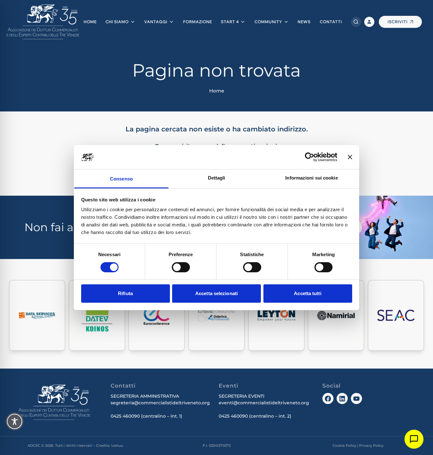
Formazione (197, 21)
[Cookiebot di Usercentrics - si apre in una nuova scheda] (309, 157)
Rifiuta (125, 293)
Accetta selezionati (216, 293)
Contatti (331, 21)
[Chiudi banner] (350, 157)
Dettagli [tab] (216, 177)
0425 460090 (125, 416)
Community (268, 21)
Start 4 (230, 21)
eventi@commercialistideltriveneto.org (264, 403)
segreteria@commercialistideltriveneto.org (160, 403)
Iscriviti (398, 21)
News (304, 21)
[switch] (181, 267)
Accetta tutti (307, 293)
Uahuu (117, 445)
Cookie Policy (344, 445)
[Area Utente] (369, 22)
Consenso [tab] (121, 178)
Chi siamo (117, 21)
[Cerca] (356, 22)
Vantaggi (155, 21)
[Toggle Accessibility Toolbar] (14, 421)
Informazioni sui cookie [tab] (311, 177)
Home (90, 21)
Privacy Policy (371, 445)
